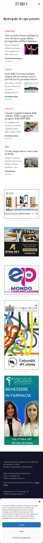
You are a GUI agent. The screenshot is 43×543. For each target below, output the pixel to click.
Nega (21, 531)
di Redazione (10, 171)
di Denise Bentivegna (13, 58)
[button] (39, 501)
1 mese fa (8, 61)
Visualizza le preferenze (21, 537)
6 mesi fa (8, 99)
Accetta (21, 525)
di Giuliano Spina (11, 97)
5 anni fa (8, 174)
